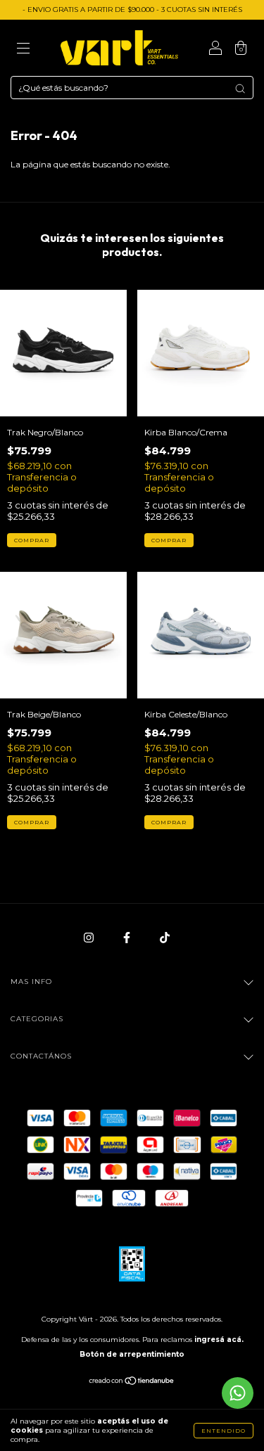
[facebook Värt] (128, 937)
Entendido (223, 1430)
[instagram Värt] (89, 937)
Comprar (31, 540)
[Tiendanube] (132, 1382)
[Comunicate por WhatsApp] (237, 1393)
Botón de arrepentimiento (132, 1354)
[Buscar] (240, 89)
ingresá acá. (219, 1339)
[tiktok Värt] (164, 937)
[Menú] (23, 49)
